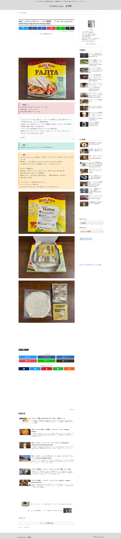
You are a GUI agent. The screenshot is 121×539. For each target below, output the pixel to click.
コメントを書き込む (46, 523)
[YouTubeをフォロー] (46, 368)
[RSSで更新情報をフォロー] (69, 368)
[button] (103, 13)
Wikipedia (23, 137)
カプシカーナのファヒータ (27, 157)
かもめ (91, 29)
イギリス (26, 349)
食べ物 (21, 349)
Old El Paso (23, 107)
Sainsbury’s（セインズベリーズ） (29, 147)
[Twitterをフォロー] (35, 368)
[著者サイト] (24, 368)
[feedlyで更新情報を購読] (58, 368)
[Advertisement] (47, 46)
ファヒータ (24, 119)
